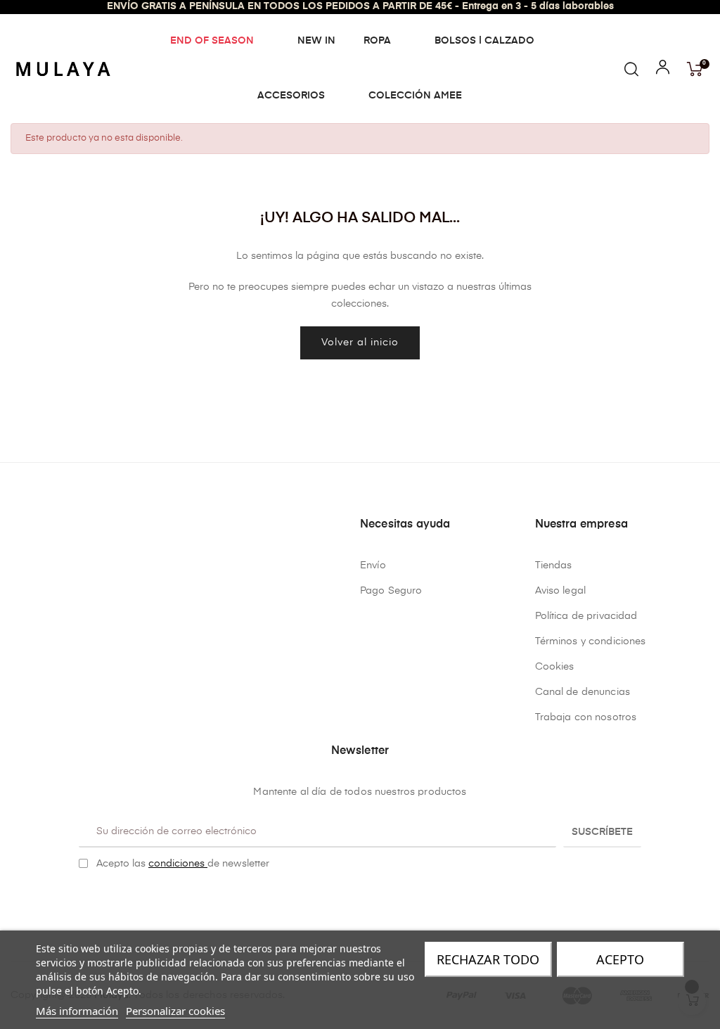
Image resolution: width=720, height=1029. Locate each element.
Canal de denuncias (583, 692)
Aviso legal (560, 591)
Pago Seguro (391, 591)
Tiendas (553, 565)
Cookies (554, 667)
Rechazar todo (488, 959)
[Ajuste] (662, 70)
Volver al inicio (360, 342)
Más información (77, 1011)
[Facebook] (349, 899)
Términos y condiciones (590, 641)
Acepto (620, 959)
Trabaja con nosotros (586, 717)
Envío (373, 565)
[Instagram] (371, 899)
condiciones (177, 864)
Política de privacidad (586, 616)
